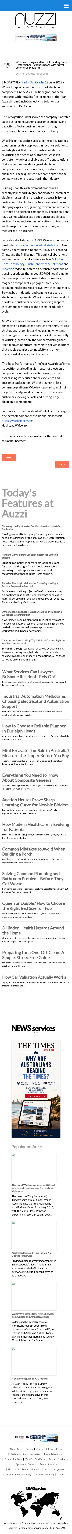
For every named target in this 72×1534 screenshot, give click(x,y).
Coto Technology (13, 264)
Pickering (8, 269)
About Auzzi (16, 1449)
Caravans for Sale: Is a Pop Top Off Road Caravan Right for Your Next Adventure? (34, 642)
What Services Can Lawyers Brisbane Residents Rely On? (29, 674)
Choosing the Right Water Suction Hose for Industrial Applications (31, 528)
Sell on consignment (55, 1469)
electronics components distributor (35, 245)
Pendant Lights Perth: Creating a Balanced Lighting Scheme (30, 556)
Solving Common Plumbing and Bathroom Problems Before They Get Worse (32, 878)
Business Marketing (59, 1459)
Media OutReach (32, 82)
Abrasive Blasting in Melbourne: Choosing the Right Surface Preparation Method (30, 585)
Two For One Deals (35, 1459)
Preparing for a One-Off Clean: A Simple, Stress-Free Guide (33, 955)
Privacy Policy (55, 1449)
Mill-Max (57, 259)
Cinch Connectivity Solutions (44, 264)
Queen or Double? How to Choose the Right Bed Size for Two (33, 906)
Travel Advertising (53, 1454)
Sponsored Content (26, 1464)
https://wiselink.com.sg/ (17, 421)
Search (29, 1449)
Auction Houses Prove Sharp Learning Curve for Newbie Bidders (35, 802)
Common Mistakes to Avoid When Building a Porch (33, 851)
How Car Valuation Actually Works (34, 976)
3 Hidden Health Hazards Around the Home (33, 930)
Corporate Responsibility (18, 1474)
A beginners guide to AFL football (30, 1378)
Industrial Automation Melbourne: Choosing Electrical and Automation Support (35, 701)
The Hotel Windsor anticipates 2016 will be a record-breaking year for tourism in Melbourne (33, 1188)
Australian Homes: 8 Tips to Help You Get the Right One (32, 1254)
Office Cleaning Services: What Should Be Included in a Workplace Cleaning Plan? (32, 613)
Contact (40, 1449)
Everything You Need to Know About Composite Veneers (30, 777)
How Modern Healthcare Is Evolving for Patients (35, 827)
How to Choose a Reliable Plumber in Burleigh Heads (34, 728)
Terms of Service (48, 1464)
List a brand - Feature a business (24, 1469)
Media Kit (62, 1474)
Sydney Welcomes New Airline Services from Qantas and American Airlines (33, 1315)
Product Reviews (13, 1459)
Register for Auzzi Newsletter (25, 1454)
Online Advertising (44, 1474)
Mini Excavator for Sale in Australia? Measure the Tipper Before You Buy (35, 753)
